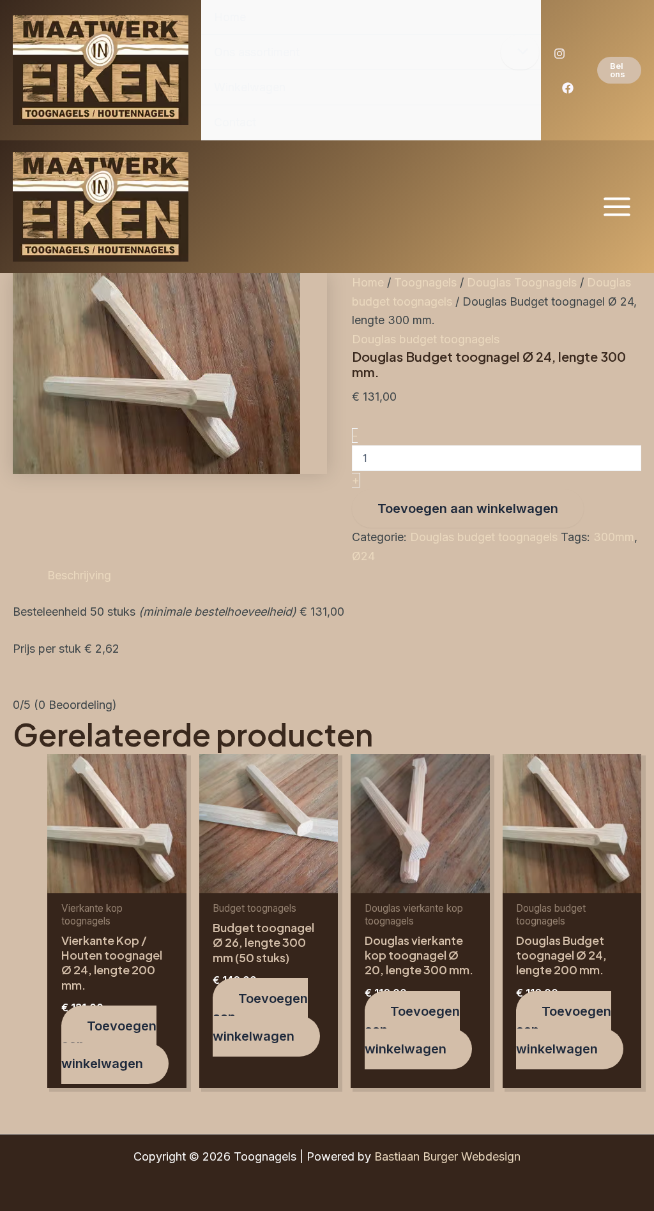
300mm (613, 537)
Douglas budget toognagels (425, 339)
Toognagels (425, 282)
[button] (619, 70)
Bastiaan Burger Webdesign (447, 1156)
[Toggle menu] (520, 52)
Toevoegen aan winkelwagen (467, 508)
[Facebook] (568, 88)
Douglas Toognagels (522, 282)
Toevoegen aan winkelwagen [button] (108, 1044)
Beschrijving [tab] (79, 575)
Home (368, 282)
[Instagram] (559, 53)
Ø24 (363, 556)
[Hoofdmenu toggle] (617, 206)
